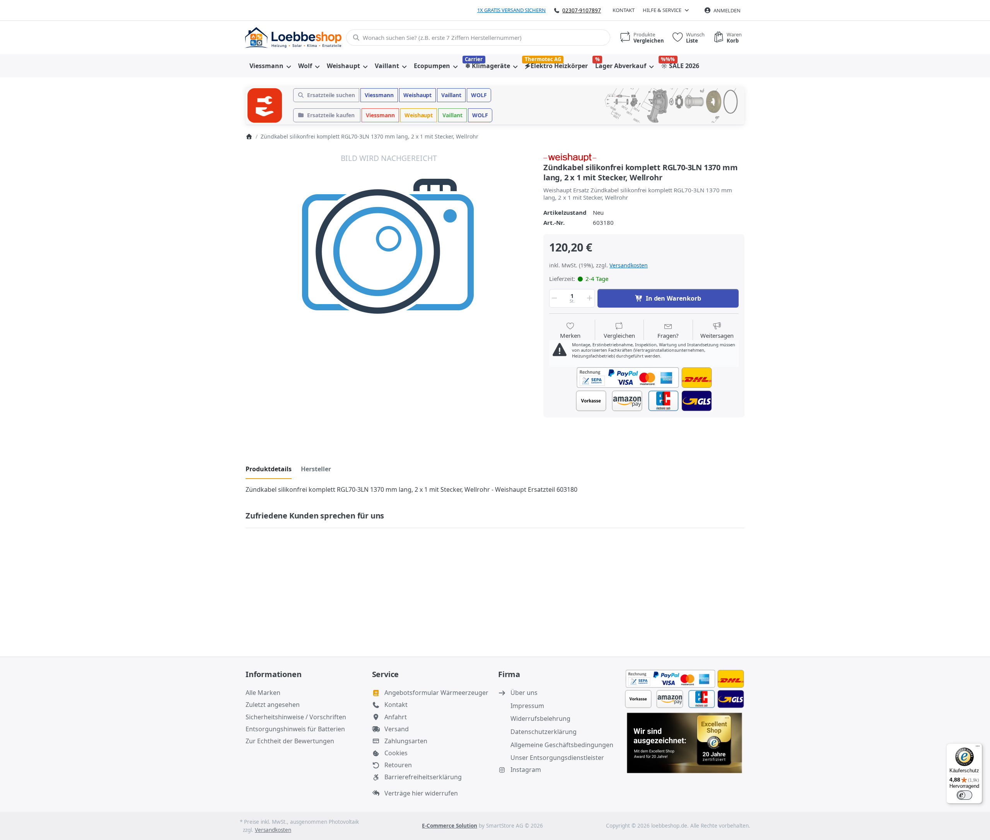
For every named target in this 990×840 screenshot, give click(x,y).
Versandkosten (628, 265)
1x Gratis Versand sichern (511, 10)
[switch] (964, 795)
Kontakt (624, 10)
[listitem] (389, 295)
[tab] (269, 469)
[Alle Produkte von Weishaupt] (569, 157)
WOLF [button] (479, 95)
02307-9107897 (581, 10)
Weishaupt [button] (417, 95)
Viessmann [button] (379, 95)
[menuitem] (270, 66)
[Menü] (977, 748)
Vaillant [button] (451, 95)
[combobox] (478, 37)
